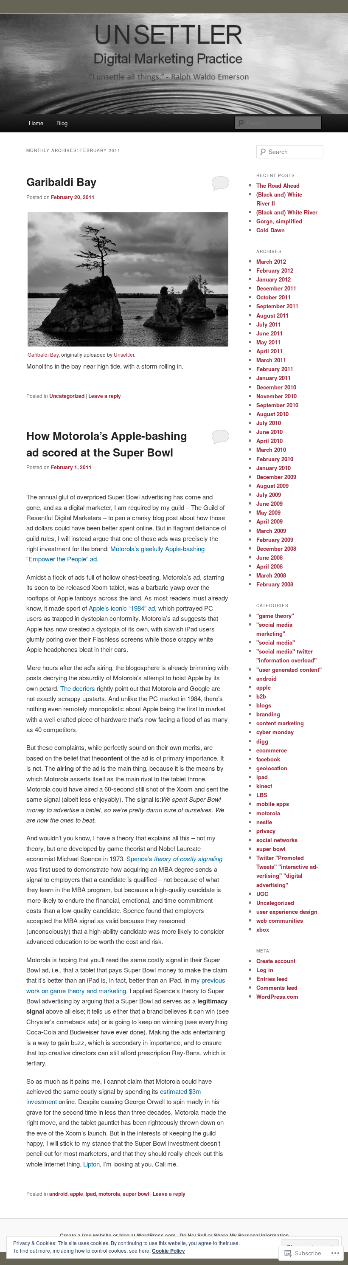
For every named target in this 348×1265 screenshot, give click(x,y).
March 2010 (271, 449)
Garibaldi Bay (61, 181)
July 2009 (268, 494)
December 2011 (276, 288)
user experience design (286, 911)
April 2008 (269, 566)
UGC (262, 894)
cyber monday (275, 732)
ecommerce (271, 750)
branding (268, 714)
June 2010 (269, 432)
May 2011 (268, 342)
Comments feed (276, 987)
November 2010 (276, 396)
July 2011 (268, 324)
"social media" (275, 642)
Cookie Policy (168, 1250)
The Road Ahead (278, 185)
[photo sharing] (128, 343)
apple (76, 1193)
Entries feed (272, 979)
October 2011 (273, 297)
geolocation (271, 768)
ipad (91, 1193)
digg (262, 741)
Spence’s (174, 858)
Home (36, 123)
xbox (262, 929)
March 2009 (271, 531)
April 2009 (269, 521)
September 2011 (277, 306)
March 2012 (271, 261)
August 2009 (272, 486)
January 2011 (273, 378)
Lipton (91, 1163)
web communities (279, 920)
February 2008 (274, 584)
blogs (263, 705)
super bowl (136, 1193)
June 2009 (269, 503)
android (58, 1193)
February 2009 (274, 539)
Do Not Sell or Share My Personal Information (234, 1235)
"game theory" (275, 615)
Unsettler (124, 354)
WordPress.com (277, 996)
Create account (275, 961)
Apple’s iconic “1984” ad (122, 607)
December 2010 (276, 387)
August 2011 (272, 315)
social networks (276, 840)
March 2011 (271, 360)
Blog (61, 123)
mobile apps (272, 804)
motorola (109, 1193)
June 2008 (269, 557)
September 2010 (277, 405)
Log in (264, 970)
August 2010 (272, 414)
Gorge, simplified (279, 221)
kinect (264, 786)
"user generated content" (289, 669)
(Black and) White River (286, 212)
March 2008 (271, 575)
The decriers (77, 688)
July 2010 (268, 423)
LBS (261, 795)
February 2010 (274, 459)
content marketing (280, 723)
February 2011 (274, 369)
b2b (261, 696)
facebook (268, 759)
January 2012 (273, 279)
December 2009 (276, 477)
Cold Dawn (270, 230)
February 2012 (274, 270)
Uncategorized (66, 396)
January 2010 (273, 468)
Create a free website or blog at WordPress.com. (118, 1235)
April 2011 (269, 351)
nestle (264, 822)
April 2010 (269, 441)
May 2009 (268, 512)
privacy (265, 831)
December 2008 (276, 548)
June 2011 (269, 333)
